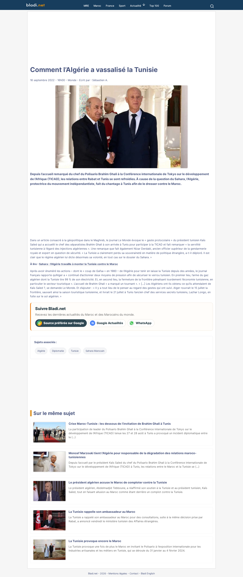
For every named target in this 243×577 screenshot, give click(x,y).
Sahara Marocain (95, 350)
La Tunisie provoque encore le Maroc (95, 541)
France (110, 5)
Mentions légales (117, 573)
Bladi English (148, 573)
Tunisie (75, 350)
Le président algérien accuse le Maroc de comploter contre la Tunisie (118, 482)
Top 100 (154, 5)
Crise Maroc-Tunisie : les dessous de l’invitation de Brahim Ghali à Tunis (120, 423)
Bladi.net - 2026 (97, 573)
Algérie (41, 350)
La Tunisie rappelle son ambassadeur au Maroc (102, 511)
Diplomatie (58, 350)
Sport (122, 5)
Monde (72, 80)
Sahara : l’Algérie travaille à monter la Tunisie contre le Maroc (78, 264)
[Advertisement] (121, 38)
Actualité (135, 5)
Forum (167, 5)
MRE (86, 5)
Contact (134, 573)
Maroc (97, 5)
